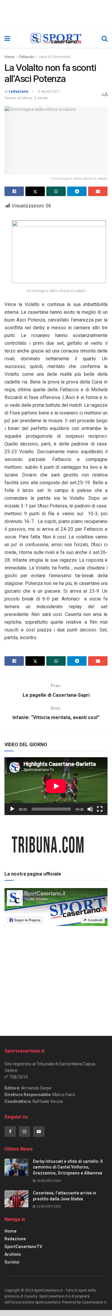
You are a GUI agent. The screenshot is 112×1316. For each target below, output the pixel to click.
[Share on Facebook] (14, 191)
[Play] (12, 809)
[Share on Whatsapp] (56, 191)
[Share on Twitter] (35, 191)
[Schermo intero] (100, 809)
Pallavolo (26, 57)
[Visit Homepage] (55, 39)
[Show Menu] (7, 39)
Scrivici (11, 1262)
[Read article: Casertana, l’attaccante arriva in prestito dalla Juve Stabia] (16, 1198)
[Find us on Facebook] (10, 1131)
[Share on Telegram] (77, 191)
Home (9, 57)
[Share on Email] (98, 191)
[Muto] (90, 809)
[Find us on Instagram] (24, 1131)
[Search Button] (105, 39)
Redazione (15, 1238)
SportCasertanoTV (23, 1246)
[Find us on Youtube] (39, 1131)
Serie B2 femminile (54, 57)
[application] (56, 786)
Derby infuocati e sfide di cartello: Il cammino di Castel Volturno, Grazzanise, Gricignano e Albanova (68, 1167)
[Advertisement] (56, 979)
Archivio (12, 1254)
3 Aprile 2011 (49, 91)
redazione (18, 91)
